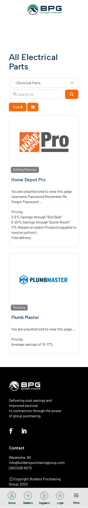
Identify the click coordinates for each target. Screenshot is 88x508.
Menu (76, 502)
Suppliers (44, 502)
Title (16, 107)
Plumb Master (25, 317)
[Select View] (32, 107)
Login (60, 502)
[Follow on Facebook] (10, 431)
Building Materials (25, 169)
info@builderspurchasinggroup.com (37, 462)
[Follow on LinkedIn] (24, 431)
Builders (28, 502)
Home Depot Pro (28, 179)
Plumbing (19, 307)
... (40, 201)
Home (11, 502)
